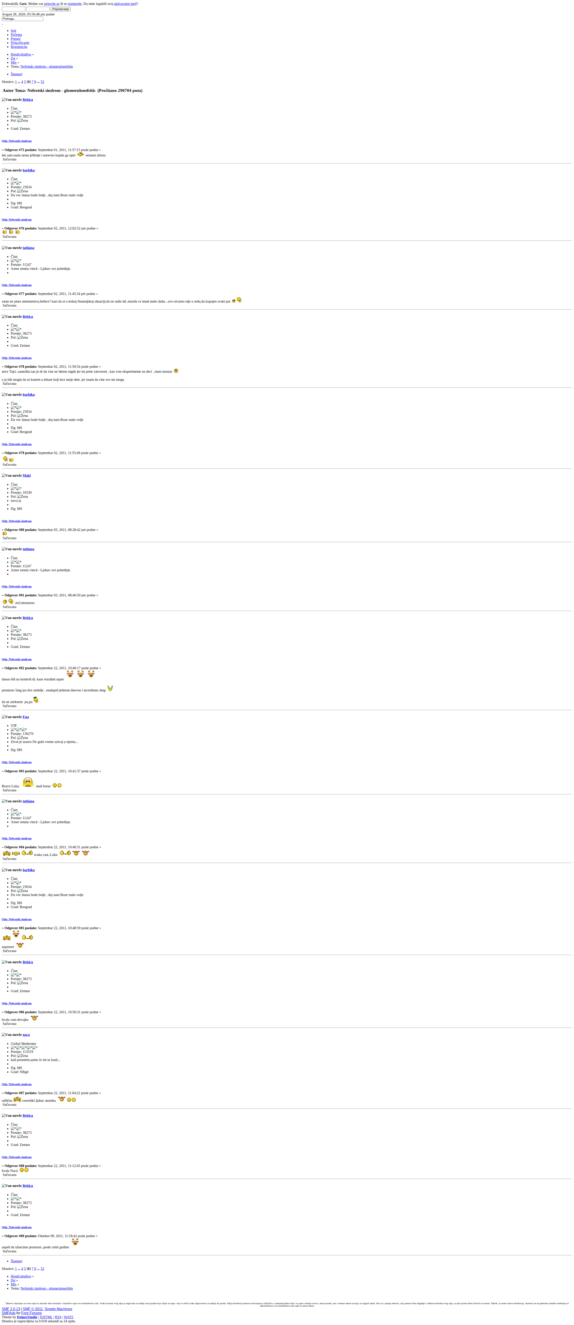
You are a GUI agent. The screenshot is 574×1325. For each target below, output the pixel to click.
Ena (26, 717)
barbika (29, 170)
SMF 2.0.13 (11, 1309)
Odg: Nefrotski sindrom (17, 141)
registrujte (75, 4)
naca (26, 1035)
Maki (27, 475)
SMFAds (8, 1313)
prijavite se (51, 4)
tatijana (28, 248)
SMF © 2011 (33, 1309)
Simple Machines (58, 1309)
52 (42, 82)
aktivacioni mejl (125, 4)
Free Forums (31, 1313)
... (19, 82)
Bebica (28, 100)
